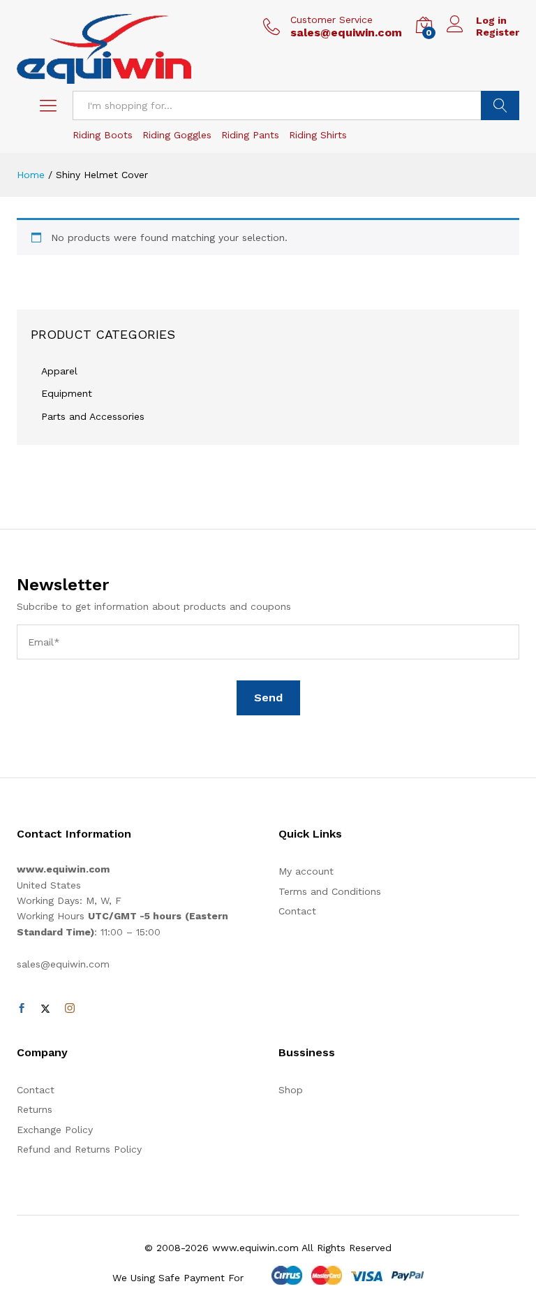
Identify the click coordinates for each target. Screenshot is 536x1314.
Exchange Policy (55, 1129)
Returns (34, 1109)
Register (497, 32)
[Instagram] (69, 1009)
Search (500, 105)
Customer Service (331, 19)
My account (306, 871)
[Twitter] (45, 1008)
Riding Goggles (176, 134)
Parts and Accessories (92, 416)
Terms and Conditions (329, 891)
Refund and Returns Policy (79, 1149)
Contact (297, 911)
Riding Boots (103, 134)
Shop (290, 1089)
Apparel (59, 371)
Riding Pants (250, 134)
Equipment (66, 393)
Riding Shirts (318, 134)
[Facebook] (22, 1008)
